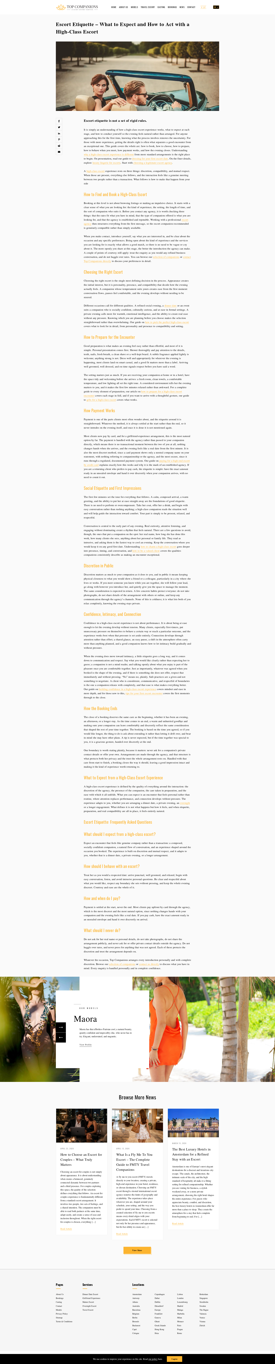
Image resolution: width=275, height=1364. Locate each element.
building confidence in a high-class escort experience (127, 689)
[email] (59, 152)
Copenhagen (160, 1294)
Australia (136, 1306)
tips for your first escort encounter (144, 693)
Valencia (203, 1313)
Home (113, 7)
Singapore (204, 1298)
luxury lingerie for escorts (107, 162)
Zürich (202, 1325)
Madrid (180, 1306)
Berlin (134, 1317)
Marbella (180, 1313)
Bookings (172, 7)
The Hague (204, 1309)
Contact (191, 7)
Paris (179, 1325)
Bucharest (136, 1325)
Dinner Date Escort (90, 1294)
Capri (134, 1329)
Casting (161, 7)
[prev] (61, 1038)
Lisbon (180, 1294)
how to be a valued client (146, 550)
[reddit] (59, 146)
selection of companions (166, 256)
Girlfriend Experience (91, 1298)
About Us (123, 7)
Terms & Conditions (64, 1321)
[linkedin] (59, 133)
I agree (174, 1358)
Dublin (157, 1302)
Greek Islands (160, 1325)
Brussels (135, 1321)
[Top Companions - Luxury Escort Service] (77, 7)
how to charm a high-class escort (158, 546)
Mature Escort (88, 1302)
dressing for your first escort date (150, 158)
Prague (180, 1329)
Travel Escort (148, 7)
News (182, 7)
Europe (158, 1309)
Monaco (180, 1321)
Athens (135, 1302)
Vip (203, 7)
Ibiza (157, 1333)
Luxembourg (182, 1302)
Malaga (180, 1309)
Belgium (135, 1313)
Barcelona (136, 1309)
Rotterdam (204, 1294)
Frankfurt (158, 1313)
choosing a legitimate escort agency (152, 162)
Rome (179, 1333)
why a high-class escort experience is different (109, 154)
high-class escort (96, 171)
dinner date (170, 305)
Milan (179, 1317)
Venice (202, 1317)
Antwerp (135, 1298)
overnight (185, 803)
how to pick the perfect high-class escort (167, 322)
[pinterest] (59, 140)
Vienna (202, 1321)
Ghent (157, 1321)
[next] (61, 1027)
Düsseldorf (159, 1306)
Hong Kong (159, 1329)
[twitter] (59, 127)
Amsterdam (137, 1294)
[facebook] (59, 121)
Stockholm (204, 1302)
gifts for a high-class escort (101, 399)
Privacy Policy (62, 1313)
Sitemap (59, 1317)
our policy (153, 1358)
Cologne (135, 1333)
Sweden (203, 1306)
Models (134, 7)
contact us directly (149, 964)
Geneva (158, 1317)
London (180, 1298)
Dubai (157, 1298)
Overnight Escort (89, 1306)
